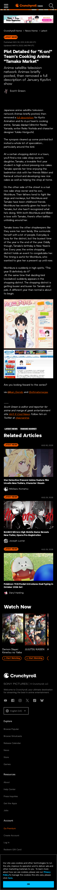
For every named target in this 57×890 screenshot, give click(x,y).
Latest (44, 31)
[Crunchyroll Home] (20, 678)
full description (25, 117)
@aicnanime (22, 418)
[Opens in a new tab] (28, 19)
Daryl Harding (16, 593)
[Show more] (6, 6)
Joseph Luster (17, 541)
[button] (16, 711)
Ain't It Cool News (19, 414)
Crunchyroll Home (13, 31)
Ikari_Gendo (16, 392)
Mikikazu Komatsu (19, 489)
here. (10, 878)
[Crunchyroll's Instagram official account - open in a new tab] (20, 700)
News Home (31, 31)
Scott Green (18, 91)
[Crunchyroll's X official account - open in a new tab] (27, 700)
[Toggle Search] (51, 6)
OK (28, 884)
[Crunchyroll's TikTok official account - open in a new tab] (34, 700)
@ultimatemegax (38, 392)
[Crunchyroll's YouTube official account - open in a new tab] (5, 700)
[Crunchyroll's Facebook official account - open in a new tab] (12, 700)
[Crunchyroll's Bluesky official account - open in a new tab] (42, 700)
